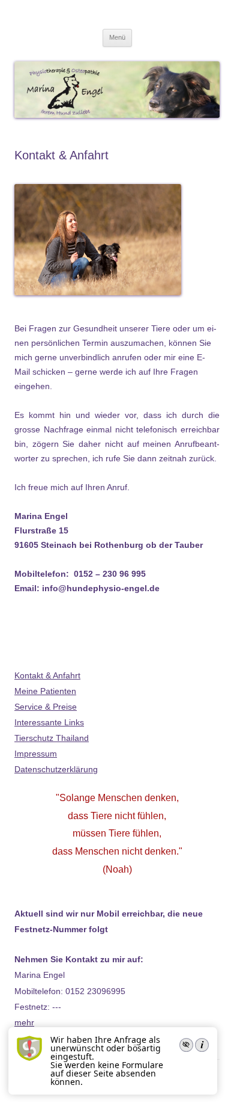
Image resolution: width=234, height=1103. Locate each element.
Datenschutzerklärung (56, 769)
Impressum (35, 753)
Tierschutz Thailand (51, 738)
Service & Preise (45, 706)
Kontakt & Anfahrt (47, 675)
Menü (117, 37)
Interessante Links (49, 722)
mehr (24, 1022)
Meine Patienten (45, 691)
